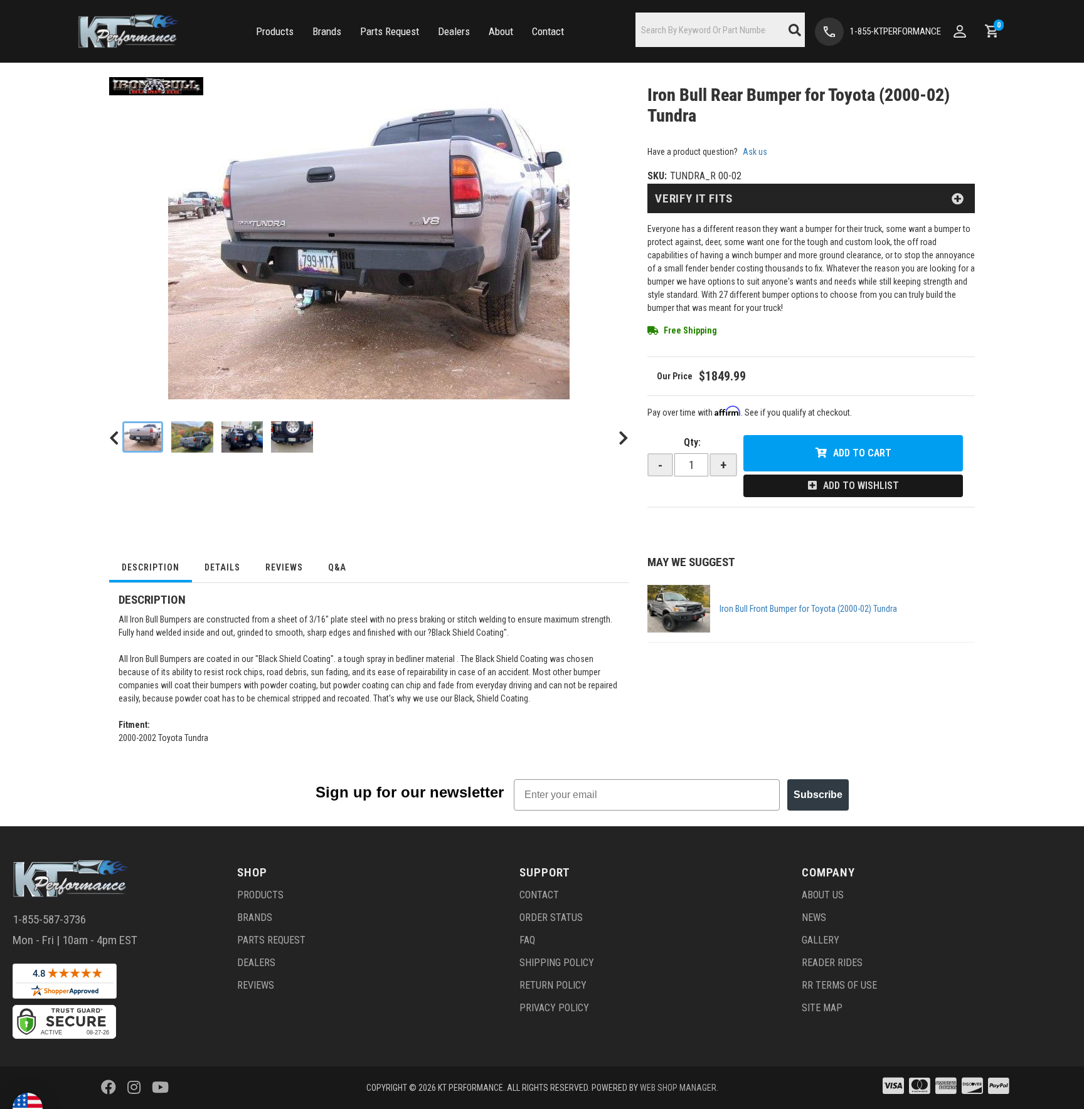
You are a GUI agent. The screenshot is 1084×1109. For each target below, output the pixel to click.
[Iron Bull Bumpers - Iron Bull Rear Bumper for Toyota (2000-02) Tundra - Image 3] (242, 437)
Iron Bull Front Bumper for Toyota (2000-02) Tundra (808, 609)
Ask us (755, 152)
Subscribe (818, 794)
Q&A (337, 567)
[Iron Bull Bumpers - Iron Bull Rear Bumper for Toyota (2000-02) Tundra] (156, 85)
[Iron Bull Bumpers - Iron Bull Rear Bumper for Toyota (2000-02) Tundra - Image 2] (192, 437)
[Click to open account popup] (959, 31)
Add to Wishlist (861, 485)
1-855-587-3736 (49, 919)
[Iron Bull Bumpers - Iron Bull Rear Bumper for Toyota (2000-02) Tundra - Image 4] (292, 437)
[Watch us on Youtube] (160, 1088)
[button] (275, 32)
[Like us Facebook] (108, 1088)
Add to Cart (862, 453)
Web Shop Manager (678, 1088)
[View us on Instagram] (134, 1088)
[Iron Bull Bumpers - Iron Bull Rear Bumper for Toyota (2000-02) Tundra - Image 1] (142, 437)
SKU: (657, 176)
